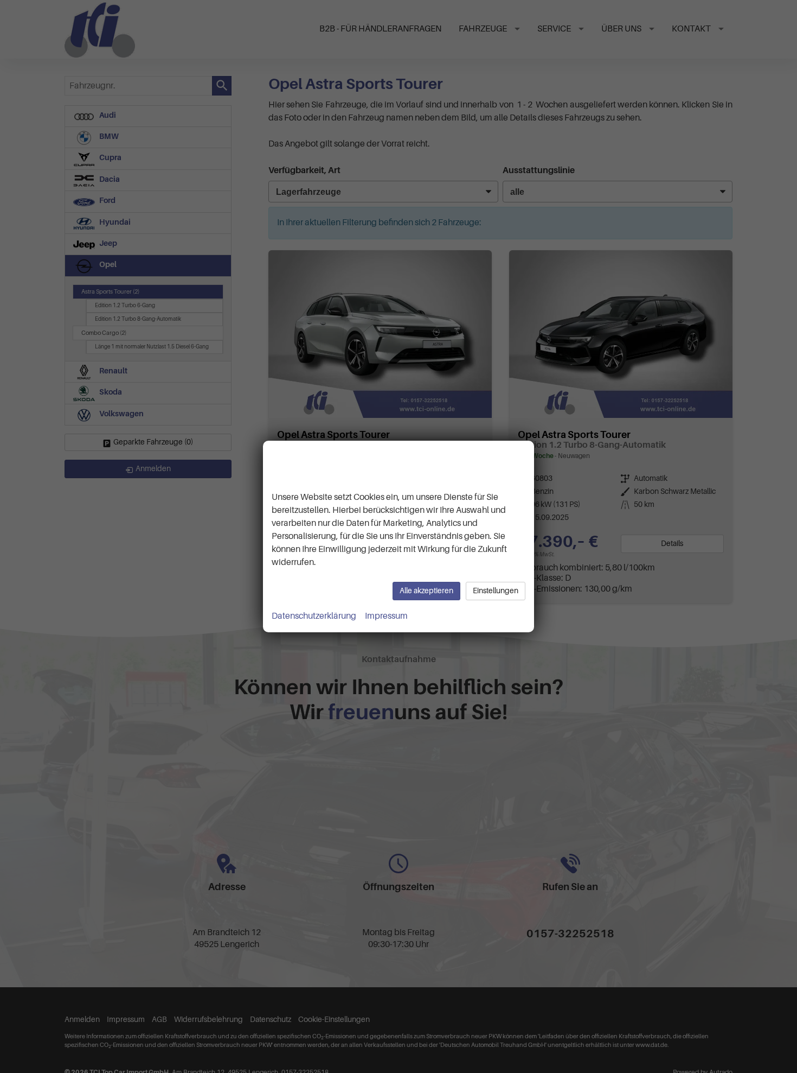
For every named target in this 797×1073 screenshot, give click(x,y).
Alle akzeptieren (426, 591)
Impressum (386, 616)
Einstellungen (495, 591)
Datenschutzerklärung (314, 616)
